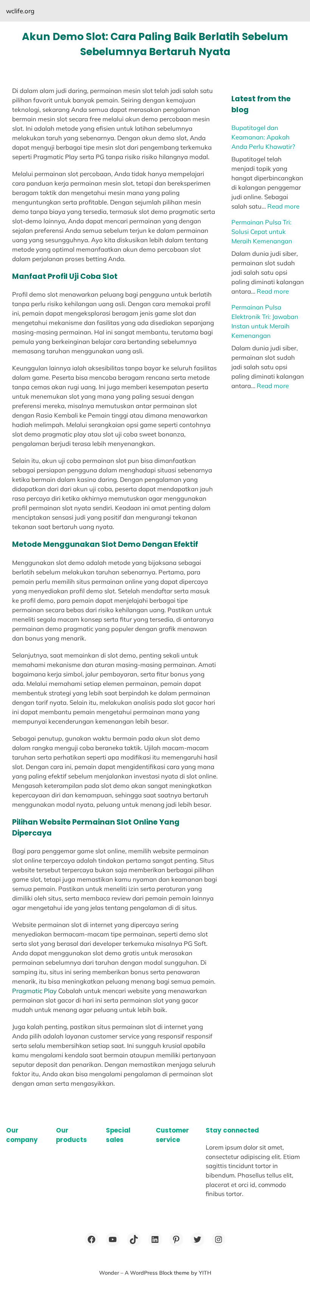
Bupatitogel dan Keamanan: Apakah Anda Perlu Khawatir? (263, 137)
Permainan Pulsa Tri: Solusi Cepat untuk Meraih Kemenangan (261, 231)
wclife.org (20, 11)
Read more (283, 206)
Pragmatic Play (34, 991)
